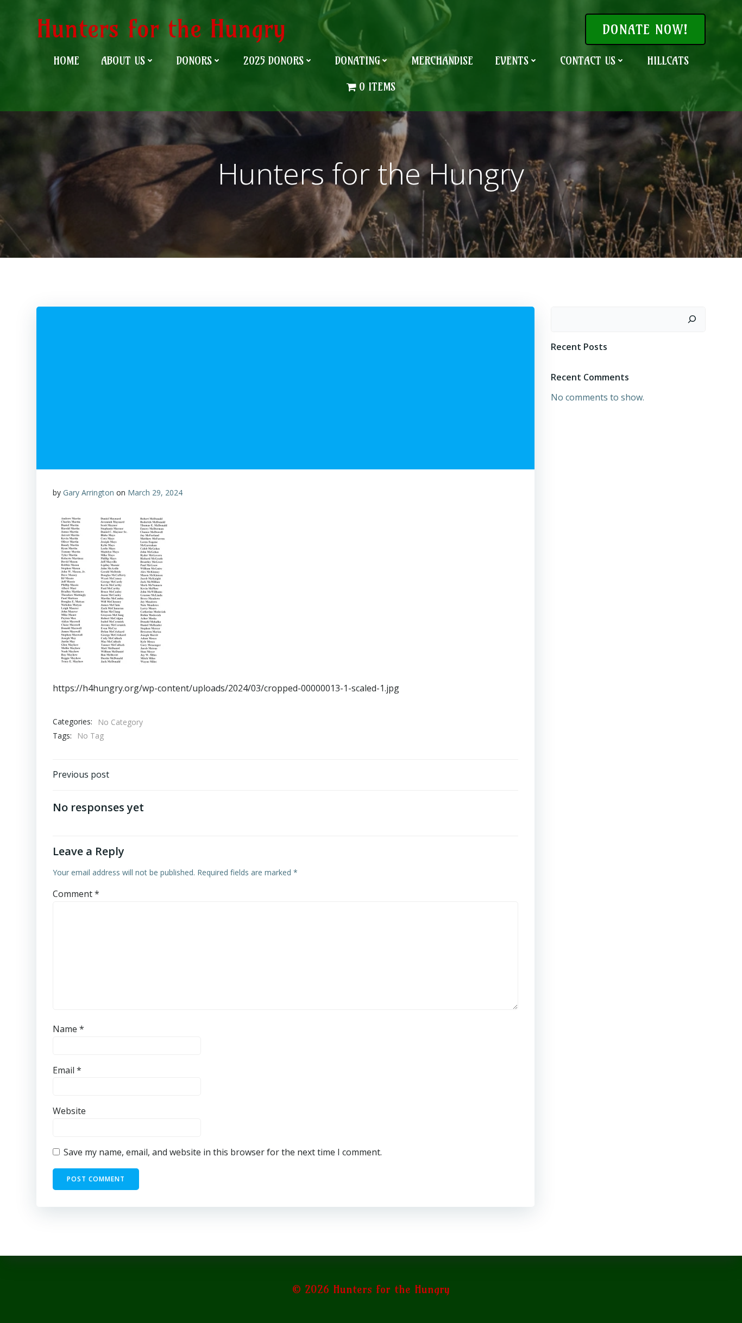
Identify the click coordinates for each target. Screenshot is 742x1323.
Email (67, 1070)
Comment (76, 894)
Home (66, 60)
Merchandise (442, 60)
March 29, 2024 (155, 492)
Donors (194, 60)
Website (69, 1111)
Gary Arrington (88, 492)
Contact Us (587, 60)
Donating (357, 60)
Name (68, 1029)
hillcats (668, 60)
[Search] (692, 319)
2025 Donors (273, 60)
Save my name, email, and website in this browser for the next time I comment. (223, 1152)
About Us (123, 60)
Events (512, 60)
